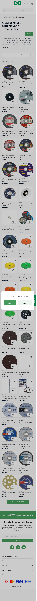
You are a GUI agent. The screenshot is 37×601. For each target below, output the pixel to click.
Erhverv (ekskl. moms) (25, 303)
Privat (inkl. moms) (10, 303)
